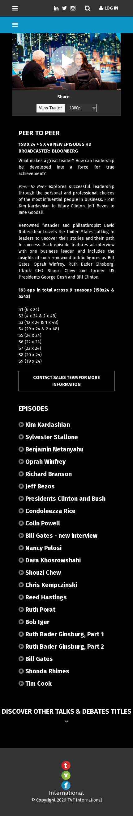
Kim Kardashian (47, 424)
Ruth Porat (39, 609)
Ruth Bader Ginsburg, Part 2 (64, 646)
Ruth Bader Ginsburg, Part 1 (64, 634)
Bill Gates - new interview (60, 535)
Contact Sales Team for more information (66, 381)
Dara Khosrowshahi (52, 560)
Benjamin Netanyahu (54, 449)
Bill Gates (38, 659)
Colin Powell (42, 523)
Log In (110, 8)
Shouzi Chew (42, 572)
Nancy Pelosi (43, 548)
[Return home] (66, 793)
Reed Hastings (45, 597)
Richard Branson (48, 474)
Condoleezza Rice (49, 511)
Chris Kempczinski (50, 585)
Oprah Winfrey (45, 461)
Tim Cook (38, 683)
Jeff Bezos (39, 486)
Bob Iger (36, 622)
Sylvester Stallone (51, 437)
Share (63, 97)
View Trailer (50, 108)
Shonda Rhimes (46, 671)
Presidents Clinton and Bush (64, 498)
